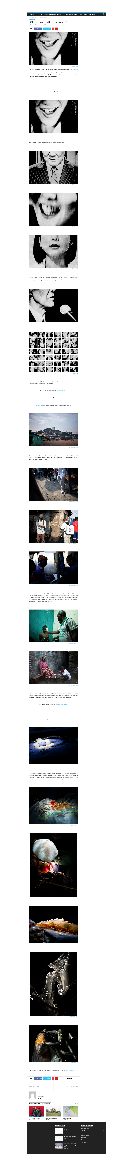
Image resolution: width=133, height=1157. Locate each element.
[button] (103, 14)
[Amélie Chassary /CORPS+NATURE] (70, 1111)
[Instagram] (39, 1098)
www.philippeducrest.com (71, 1070)
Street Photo (84, 1137)
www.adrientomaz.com (62, 390)
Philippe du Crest (49, 719)
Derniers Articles (71, 14)
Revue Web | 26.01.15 (35, 1086)
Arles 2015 (83, 1142)
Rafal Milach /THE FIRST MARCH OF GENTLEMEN (35, 1119)
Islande (82, 1132)
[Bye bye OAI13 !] (59, 1131)
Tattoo (82, 1139)
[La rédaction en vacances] (59, 1138)
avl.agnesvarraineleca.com (62, 704)
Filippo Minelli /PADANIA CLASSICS (52, 1119)
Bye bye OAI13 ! (67, 1129)
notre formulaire (73, 69)
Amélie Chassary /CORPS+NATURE (67, 1119)
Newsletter (30, 1)
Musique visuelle (85, 1128)
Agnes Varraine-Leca (40, 405)
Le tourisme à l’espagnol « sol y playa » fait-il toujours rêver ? (71, 1145)
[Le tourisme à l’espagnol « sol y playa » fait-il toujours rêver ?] (59, 1146)
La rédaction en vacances (70, 1136)
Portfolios (31, 19)
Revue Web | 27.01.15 (72, 1086)
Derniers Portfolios (85, 1135)
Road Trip (83, 1130)
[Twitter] (41, 1098)
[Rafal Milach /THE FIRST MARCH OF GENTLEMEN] (36, 1111)
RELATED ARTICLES (34, 1103)
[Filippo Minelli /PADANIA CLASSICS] (53, 1111)
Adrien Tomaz (75, 66)
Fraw (31, 24)
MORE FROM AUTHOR (45, 1103)
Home (30, 17)
